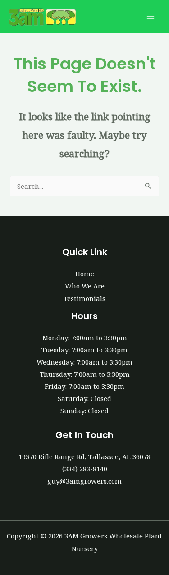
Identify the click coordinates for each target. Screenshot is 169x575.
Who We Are (85, 285)
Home (84, 273)
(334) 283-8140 (84, 468)
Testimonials (84, 298)
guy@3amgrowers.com (84, 480)
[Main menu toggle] (150, 16)
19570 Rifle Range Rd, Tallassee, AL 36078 (84, 456)
